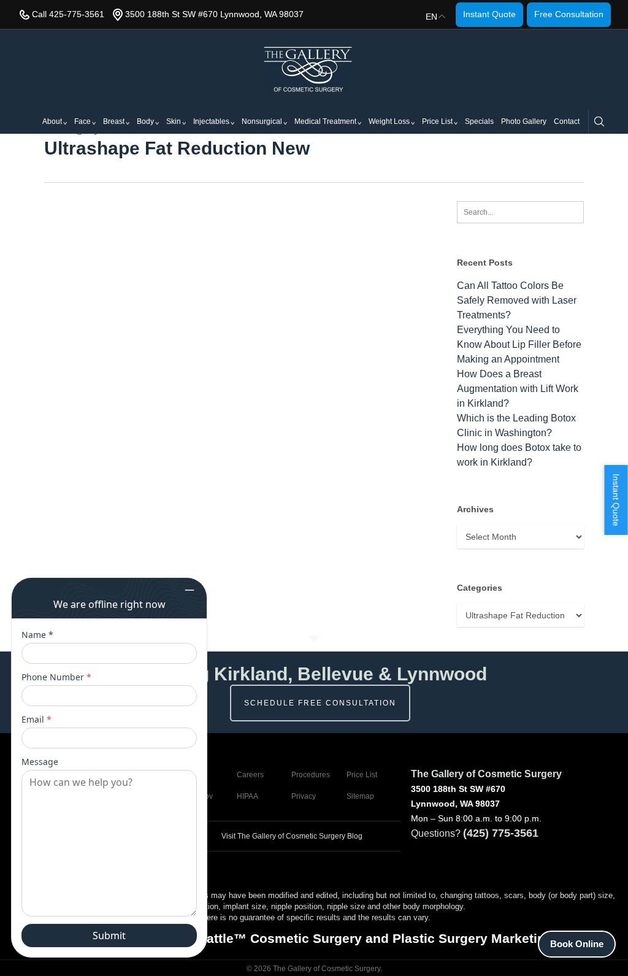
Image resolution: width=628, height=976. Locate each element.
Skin (173, 121)
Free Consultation (568, 14)
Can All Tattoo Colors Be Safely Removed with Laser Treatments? (516, 300)
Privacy (303, 796)
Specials (479, 121)
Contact (567, 121)
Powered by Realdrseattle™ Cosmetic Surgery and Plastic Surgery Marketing (314, 938)
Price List (437, 121)
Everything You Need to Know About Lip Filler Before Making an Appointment (519, 344)
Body (145, 121)
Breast (113, 121)
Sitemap (360, 796)
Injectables (211, 121)
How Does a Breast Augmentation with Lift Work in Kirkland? (517, 389)
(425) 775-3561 (500, 833)
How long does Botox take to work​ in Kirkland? (519, 454)
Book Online (576, 944)
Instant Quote (489, 14)
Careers (250, 774)
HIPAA (247, 796)
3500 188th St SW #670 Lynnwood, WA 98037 (214, 14)
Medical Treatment (325, 121)
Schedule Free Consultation (320, 703)
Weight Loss (389, 121)
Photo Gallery (523, 121)
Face (82, 121)
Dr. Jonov (197, 796)
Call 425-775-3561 (68, 14)
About (52, 121)
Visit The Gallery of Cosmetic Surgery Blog (291, 836)
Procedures (310, 774)
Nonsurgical (262, 121)
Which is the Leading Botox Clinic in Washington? (516, 425)
